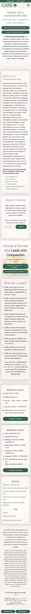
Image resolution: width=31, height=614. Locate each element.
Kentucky (23, 567)
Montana (6, 573)
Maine (11, 569)
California (11, 563)
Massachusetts (23, 569)
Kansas (18, 567)
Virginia (14, 582)
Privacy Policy (9, 600)
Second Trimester (12, 181)
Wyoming (17, 584)
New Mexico (14, 575)
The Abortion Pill (11, 177)
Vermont (10, 582)
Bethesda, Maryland (22, 559)
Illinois (6, 567)
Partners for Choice (19, 604)
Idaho (24, 565)
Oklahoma (23, 576)
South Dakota (12, 580)
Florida (12, 565)
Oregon (6, 578)
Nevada (16, 573)
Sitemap (19, 602)
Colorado (17, 563)
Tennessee (20, 580)
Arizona (24, 561)
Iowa (14, 567)
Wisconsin (12, 584)
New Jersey (7, 575)
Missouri (24, 571)
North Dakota (13, 576)
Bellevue (12, 367)
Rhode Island (19, 578)
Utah (6, 582)
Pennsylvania (12, 578)
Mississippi (18, 571)
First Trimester (11, 179)
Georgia (16, 565)
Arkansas (6, 563)
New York (20, 575)
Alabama (15, 561)
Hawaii (21, 565)
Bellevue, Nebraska (9, 559)
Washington (20, 582)
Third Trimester (11, 184)
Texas (24, 580)
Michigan (6, 571)
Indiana (11, 567)
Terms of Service (21, 599)
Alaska (19, 561)
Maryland (15, 569)
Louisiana (6, 569)
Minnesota (12, 571)
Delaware (7, 565)
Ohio (18, 576)
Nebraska (11, 573)
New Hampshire (23, 573)
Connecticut (24, 563)
